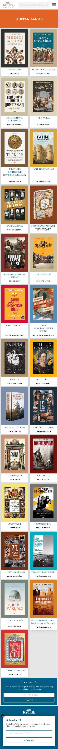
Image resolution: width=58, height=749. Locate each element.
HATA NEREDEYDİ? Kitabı (43, 259)
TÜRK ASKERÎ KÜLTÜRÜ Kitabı (14, 410)
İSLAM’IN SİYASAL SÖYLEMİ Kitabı (43, 52)
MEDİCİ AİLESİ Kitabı (14, 52)
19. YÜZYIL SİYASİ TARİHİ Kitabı (43, 410)
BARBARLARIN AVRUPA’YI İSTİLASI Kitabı (14, 259)
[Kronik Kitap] (8, 5)
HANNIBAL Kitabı (14, 362)
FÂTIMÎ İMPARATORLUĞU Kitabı (43, 156)
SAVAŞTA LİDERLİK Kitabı (14, 209)
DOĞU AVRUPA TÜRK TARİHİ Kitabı (43, 209)
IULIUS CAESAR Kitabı (43, 362)
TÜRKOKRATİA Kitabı (43, 458)
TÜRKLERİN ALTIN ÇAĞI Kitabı (14, 653)
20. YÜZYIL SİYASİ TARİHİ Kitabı (14, 555)
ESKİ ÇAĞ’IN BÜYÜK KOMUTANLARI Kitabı (14, 103)
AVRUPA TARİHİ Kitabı (14, 507)
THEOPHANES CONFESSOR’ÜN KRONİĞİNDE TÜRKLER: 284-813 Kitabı (14, 156)
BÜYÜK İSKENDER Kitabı (43, 507)
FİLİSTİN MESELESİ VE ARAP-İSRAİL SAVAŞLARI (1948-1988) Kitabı (43, 605)
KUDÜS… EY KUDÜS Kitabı (14, 604)
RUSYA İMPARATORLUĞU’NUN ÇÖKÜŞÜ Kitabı (43, 311)
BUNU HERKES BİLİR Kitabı (14, 311)
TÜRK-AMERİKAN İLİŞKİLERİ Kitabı (43, 555)
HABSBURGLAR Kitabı (43, 103)
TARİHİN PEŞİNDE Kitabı (14, 458)
